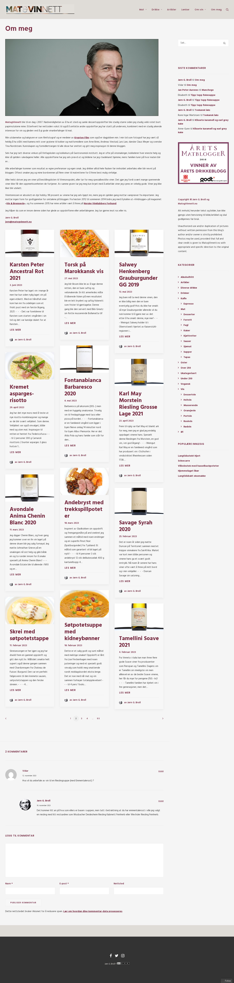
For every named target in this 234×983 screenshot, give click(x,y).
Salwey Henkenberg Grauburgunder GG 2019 (138, 275)
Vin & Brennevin (15, 203)
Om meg (216, 9)
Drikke (155, 9)
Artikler (171, 9)
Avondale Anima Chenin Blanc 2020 (27, 516)
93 (98, 718)
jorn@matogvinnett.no (18, 222)
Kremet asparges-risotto (22, 394)
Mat (141, 9)
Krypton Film (81, 138)
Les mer (15, 329)
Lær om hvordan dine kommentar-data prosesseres (92, 911)
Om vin (199, 9)
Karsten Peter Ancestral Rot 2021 (27, 271)
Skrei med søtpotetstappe (29, 635)
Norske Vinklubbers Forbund (100, 203)
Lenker (185, 9)
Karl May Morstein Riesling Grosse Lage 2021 (138, 403)
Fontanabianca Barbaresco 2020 (82, 387)
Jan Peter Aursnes (188, 90)
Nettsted (119, 884)
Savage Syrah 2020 (135, 526)
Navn (9, 884)
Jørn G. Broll (43, 801)
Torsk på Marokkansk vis (83, 268)
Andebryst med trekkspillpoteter (84, 509)
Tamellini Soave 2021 (139, 642)
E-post (64, 884)
